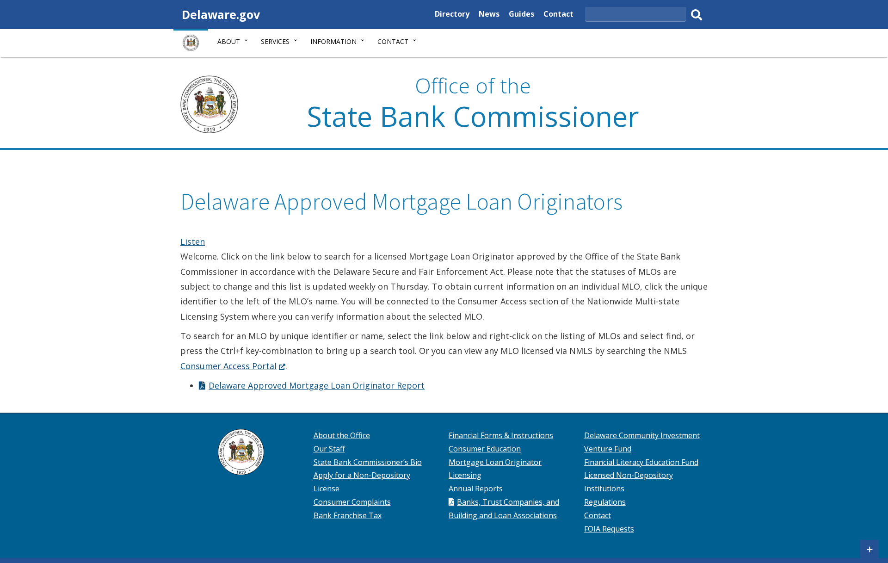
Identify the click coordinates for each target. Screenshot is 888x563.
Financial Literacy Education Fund (641, 462)
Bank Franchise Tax (348, 515)
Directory (452, 15)
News (489, 15)
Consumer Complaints (352, 502)
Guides (521, 15)
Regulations (605, 502)
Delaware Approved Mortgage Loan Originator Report (317, 385)
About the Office (342, 435)
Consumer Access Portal (232, 365)
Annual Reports (476, 488)
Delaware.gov (221, 14)
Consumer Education (485, 449)
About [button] (228, 41)
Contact (558, 15)
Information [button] (333, 41)
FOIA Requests (609, 529)
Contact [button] (392, 41)
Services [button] (275, 41)
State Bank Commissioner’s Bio (368, 462)
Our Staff (329, 449)
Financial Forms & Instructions (501, 435)
